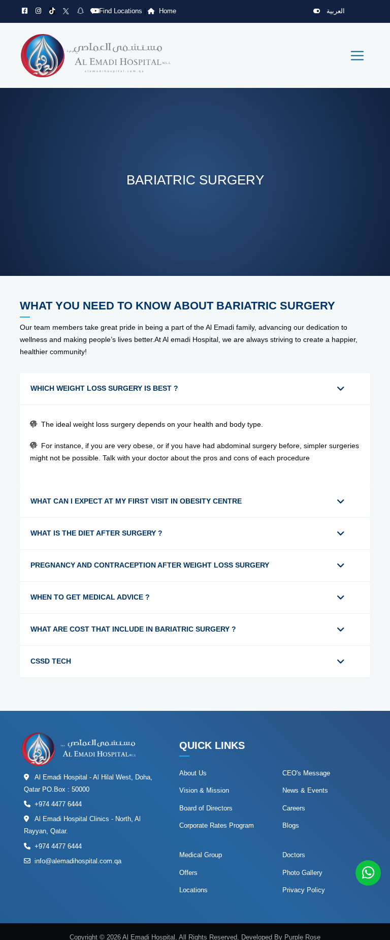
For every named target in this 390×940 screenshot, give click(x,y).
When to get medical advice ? (90, 597)
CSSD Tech (50, 661)
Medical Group (200, 855)
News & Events (305, 790)
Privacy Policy (303, 890)
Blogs (290, 825)
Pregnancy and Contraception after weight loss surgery (149, 565)
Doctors (293, 855)
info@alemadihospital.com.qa (78, 861)
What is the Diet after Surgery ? (96, 533)
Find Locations (121, 11)
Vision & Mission (204, 790)
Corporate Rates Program (216, 825)
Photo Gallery (302, 872)
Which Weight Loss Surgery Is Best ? (104, 388)
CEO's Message (306, 773)
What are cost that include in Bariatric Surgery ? (133, 629)
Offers (188, 872)
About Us (193, 773)
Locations (193, 890)
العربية (334, 11)
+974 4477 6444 (58, 804)
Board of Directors (206, 808)
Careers (293, 808)
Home (167, 11)
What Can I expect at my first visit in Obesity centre (136, 501)
